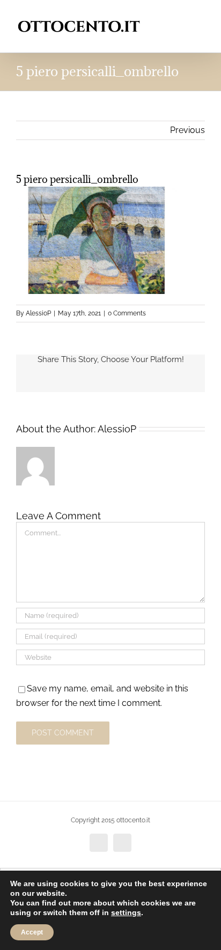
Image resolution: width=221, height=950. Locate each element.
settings (126, 912)
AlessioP (38, 313)
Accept (32, 932)
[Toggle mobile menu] (200, 16)
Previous (187, 130)
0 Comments (127, 313)
